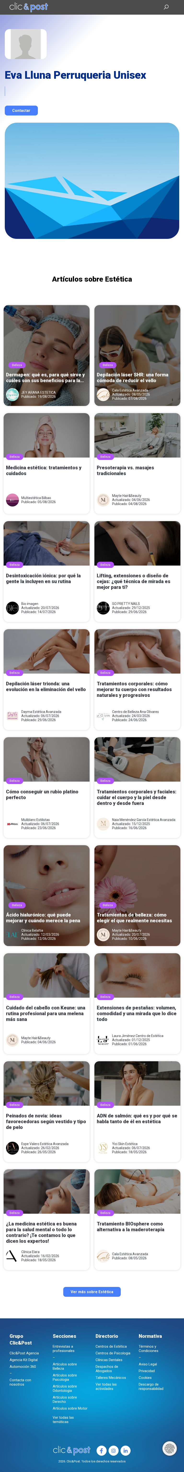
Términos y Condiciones (148, 1348)
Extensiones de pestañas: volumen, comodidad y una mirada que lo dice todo (137, 1013)
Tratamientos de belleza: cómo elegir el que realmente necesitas (134, 917)
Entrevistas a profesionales (64, 1348)
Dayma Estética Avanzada (41, 712)
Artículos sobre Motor (70, 1408)
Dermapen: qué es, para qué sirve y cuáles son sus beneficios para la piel (45, 377)
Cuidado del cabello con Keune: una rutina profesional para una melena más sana (45, 1013)
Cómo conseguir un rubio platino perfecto (42, 794)
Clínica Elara (30, 1252)
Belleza (17, 365)
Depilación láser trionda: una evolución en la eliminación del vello (46, 686)
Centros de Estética (111, 1346)
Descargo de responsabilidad (151, 1386)
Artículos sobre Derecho (65, 1399)
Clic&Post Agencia (24, 1353)
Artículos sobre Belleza (65, 1366)
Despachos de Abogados (107, 1368)
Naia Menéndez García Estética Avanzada (143, 820)
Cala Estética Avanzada (130, 390)
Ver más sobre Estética (92, 1292)
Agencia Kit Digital (24, 1360)
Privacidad (147, 1371)
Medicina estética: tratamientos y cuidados (43, 470)
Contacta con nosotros (20, 1382)
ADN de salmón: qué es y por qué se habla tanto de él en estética (137, 1118)
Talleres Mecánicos (111, 1377)
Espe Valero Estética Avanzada (45, 1144)
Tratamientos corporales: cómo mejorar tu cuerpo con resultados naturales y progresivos (134, 689)
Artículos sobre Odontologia (65, 1388)
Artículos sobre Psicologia (65, 1377)
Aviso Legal (148, 1364)
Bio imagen (29, 604)
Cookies (145, 1377)
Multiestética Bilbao (36, 498)
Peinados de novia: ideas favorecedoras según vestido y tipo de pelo (46, 1121)
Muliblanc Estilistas (35, 820)
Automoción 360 (23, 1366)
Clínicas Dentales (109, 1360)
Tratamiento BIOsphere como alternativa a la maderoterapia (130, 1226)
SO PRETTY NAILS (126, 604)
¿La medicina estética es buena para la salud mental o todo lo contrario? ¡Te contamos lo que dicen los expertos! (41, 1232)
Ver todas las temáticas (63, 1419)
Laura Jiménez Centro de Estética (137, 1036)
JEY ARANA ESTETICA (38, 392)
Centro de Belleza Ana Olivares (135, 712)
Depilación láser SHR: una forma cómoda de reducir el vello (132, 377)
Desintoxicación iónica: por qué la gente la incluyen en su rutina (43, 578)
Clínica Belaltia (32, 930)
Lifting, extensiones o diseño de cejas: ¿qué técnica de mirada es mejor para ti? (133, 581)
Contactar (21, 110)
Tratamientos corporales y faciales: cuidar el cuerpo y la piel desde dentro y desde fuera (137, 797)
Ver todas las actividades (106, 1386)
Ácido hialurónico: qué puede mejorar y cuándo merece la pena (43, 917)
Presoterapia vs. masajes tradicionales (125, 470)
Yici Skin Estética (125, 1144)
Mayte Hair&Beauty (126, 496)
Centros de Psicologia (113, 1353)
